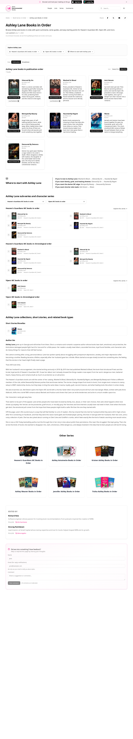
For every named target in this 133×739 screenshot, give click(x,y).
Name (10, 555)
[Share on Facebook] (107, 18)
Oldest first (123, 69)
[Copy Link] (125, 18)
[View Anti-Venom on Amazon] (96, 87)
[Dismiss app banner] (126, 2)
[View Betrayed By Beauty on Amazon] (13, 121)
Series (62, 8)
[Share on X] (113, 18)
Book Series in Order (19, 18)
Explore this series (120, 209)
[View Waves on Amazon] (96, 121)
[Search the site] (101, 8)
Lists (55, 8)
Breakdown (26, 62)
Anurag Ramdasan (16, 527)
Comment (11, 572)
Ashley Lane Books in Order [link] (39, 18)
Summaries (69, 8)
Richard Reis (13, 516)
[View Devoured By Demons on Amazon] (13, 151)
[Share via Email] (119, 18)
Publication (16, 62)
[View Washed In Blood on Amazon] (55, 87)
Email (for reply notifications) (17, 562)
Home (8, 18)
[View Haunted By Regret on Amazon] (55, 121)
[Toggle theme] (124, 8)
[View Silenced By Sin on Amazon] (13, 87)
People (50, 8)
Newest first (115, 69)
